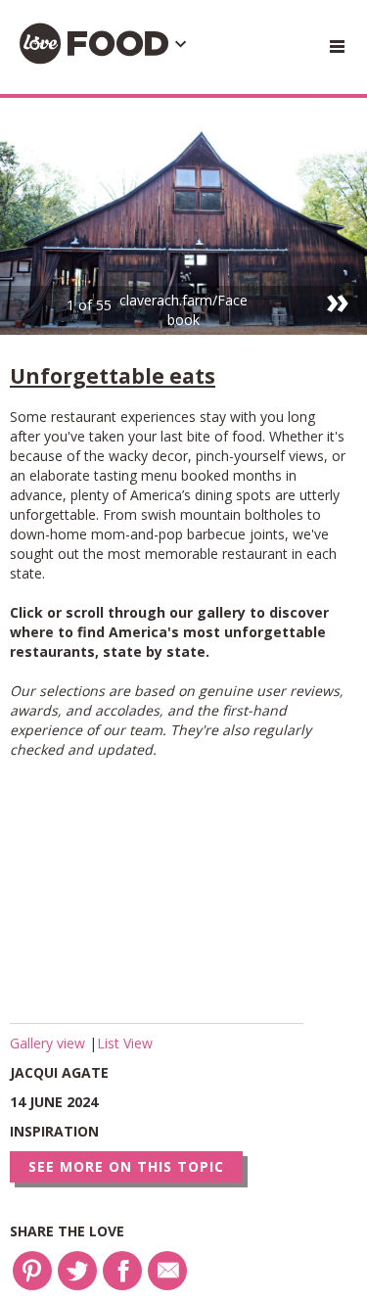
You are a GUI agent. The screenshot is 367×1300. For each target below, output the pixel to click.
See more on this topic (126, 1166)
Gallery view (49, 1043)
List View (125, 1043)
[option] (183, 216)
